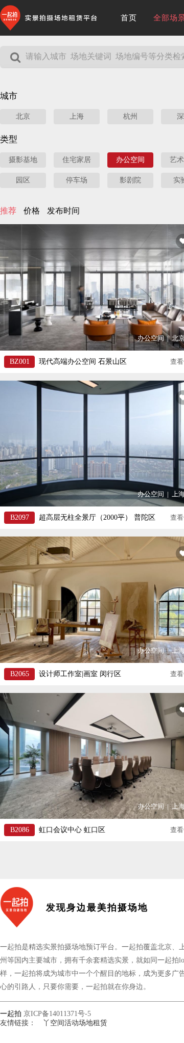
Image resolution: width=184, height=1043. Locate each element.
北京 (23, 116)
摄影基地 (23, 160)
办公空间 (130, 160)
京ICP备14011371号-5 (57, 1014)
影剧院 (130, 180)
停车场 (76, 180)
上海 (77, 116)
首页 (129, 18)
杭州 (130, 116)
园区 (23, 180)
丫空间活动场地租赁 (75, 1023)
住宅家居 (76, 160)
